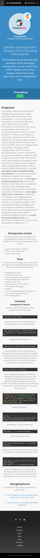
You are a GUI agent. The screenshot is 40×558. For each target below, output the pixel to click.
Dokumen (19, 530)
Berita (20, 533)
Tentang (19, 545)
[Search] (37, 3)
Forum (19, 536)
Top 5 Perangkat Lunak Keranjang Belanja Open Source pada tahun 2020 (22, 496)
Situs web (19, 542)
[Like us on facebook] (16, 519)
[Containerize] (13, 3)
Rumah (19, 527)
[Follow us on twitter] (20, 519)
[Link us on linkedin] (24, 519)
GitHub (20, 96)
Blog (19, 539)
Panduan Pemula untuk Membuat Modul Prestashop (22, 504)
